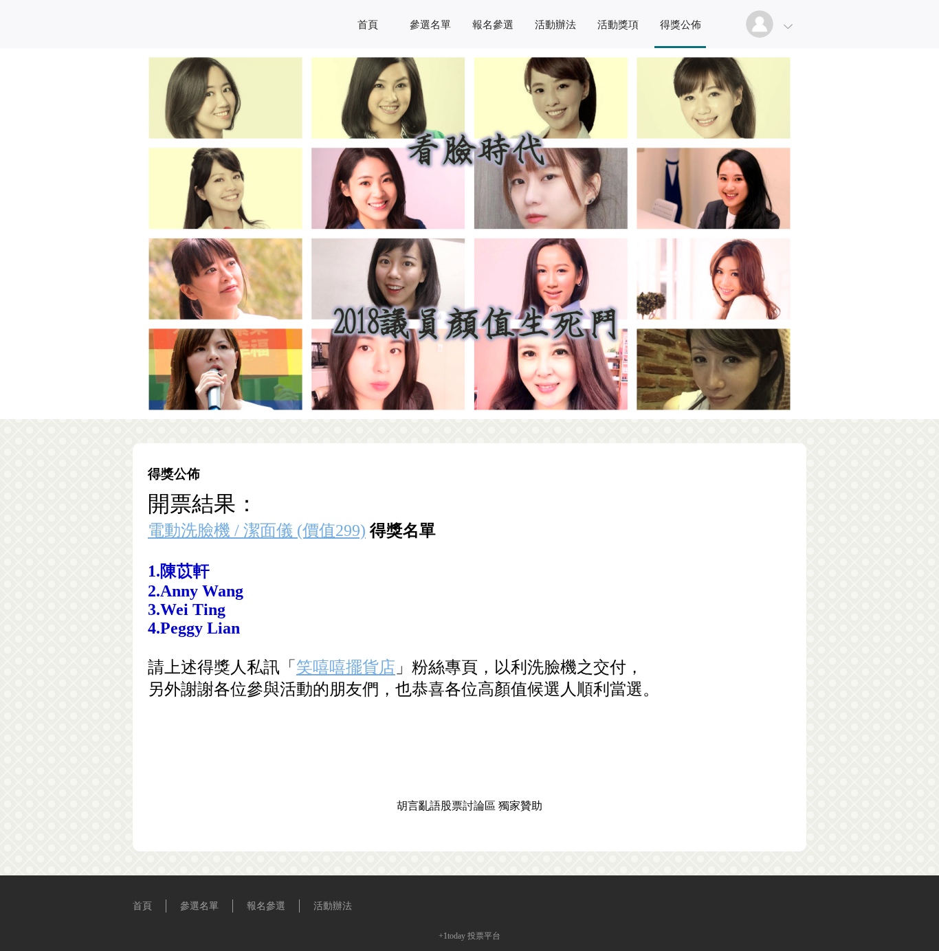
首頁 (367, 24)
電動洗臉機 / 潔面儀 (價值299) (257, 530)
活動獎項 (618, 24)
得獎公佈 (680, 24)
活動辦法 (555, 24)
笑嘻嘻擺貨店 (345, 667)
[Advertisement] (469, 765)
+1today (452, 936)
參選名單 (430, 24)
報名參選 (492, 24)
